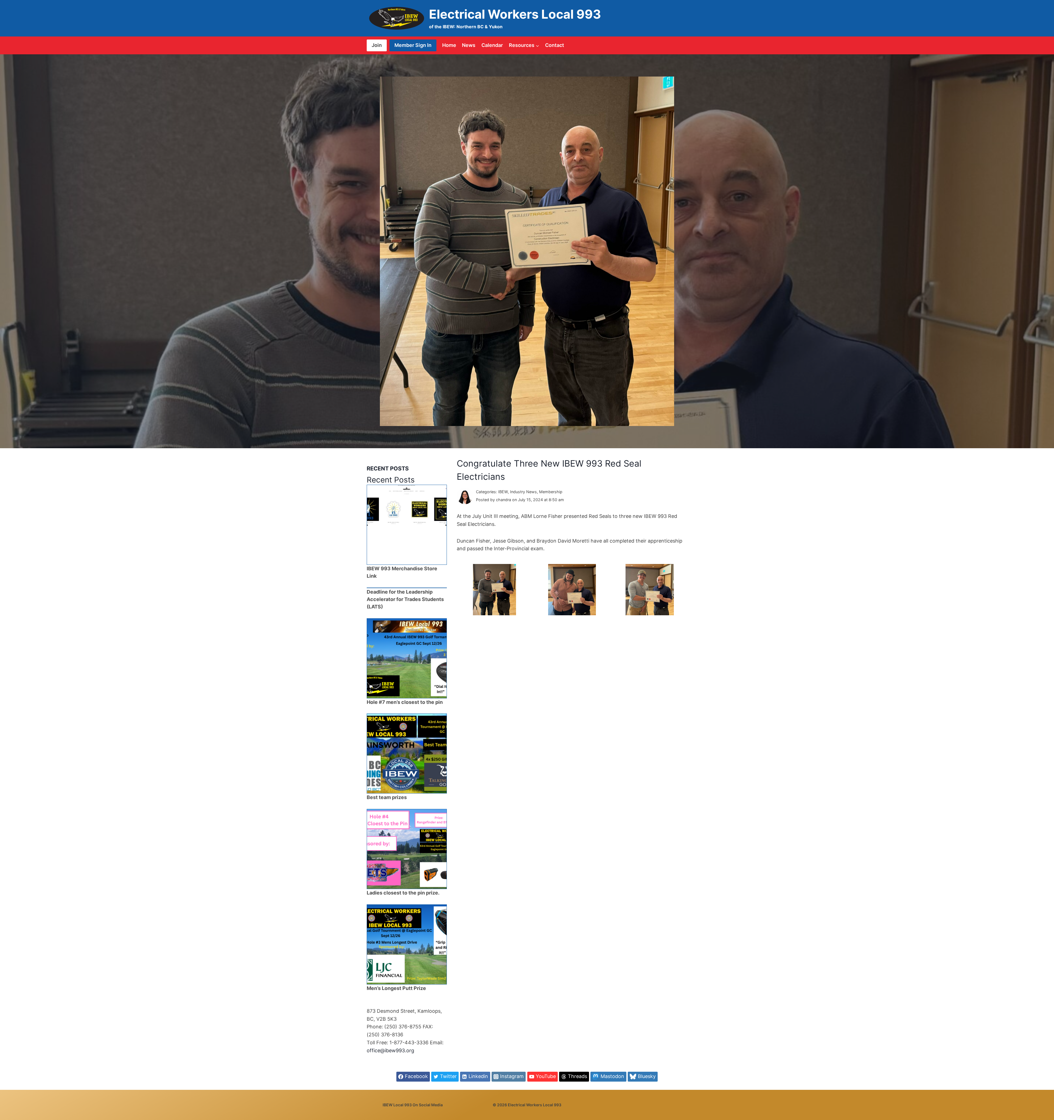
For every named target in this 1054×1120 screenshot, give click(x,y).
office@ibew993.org (390, 1050)
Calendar (492, 45)
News (468, 45)
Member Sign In (412, 45)
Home (449, 45)
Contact (554, 45)
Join (377, 45)
